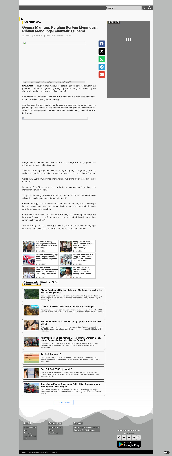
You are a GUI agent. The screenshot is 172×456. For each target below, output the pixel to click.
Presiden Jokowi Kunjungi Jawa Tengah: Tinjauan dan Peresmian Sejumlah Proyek (47, 258)
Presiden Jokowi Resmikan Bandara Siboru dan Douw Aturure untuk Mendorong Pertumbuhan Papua (47, 271)
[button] (102, 43)
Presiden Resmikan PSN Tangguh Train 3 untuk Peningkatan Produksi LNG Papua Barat (83, 258)
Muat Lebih (65, 402)
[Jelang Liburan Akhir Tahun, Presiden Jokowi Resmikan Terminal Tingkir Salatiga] (66, 246)
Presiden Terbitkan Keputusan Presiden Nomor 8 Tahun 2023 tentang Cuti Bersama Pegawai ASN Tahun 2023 (84, 271)
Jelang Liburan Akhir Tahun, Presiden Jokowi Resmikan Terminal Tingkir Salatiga (83, 245)
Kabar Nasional (59, 36)
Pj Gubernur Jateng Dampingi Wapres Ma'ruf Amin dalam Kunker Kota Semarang (46, 245)
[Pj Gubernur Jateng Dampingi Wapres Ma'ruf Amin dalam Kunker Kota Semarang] (29, 246)
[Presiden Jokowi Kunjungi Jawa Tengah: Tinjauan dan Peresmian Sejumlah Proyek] (29, 259)
